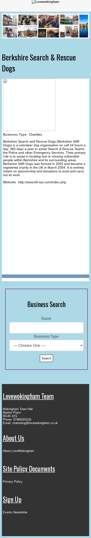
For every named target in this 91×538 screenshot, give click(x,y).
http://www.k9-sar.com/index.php (42, 182)
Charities (35, 134)
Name (46, 319)
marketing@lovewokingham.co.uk (35, 423)
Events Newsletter (15, 512)
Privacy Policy (12, 481)
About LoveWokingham (18, 451)
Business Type (46, 336)
